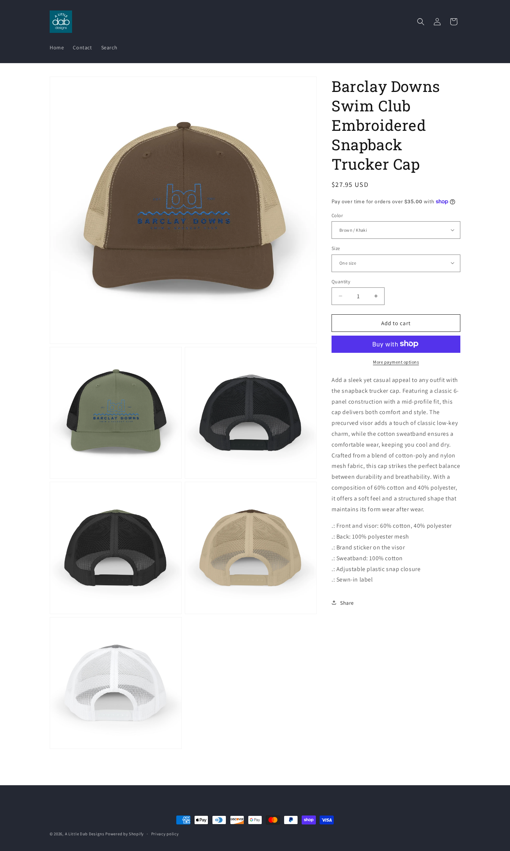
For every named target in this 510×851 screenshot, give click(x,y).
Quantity (341, 281)
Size (336, 248)
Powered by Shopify (124, 833)
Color (337, 215)
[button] (421, 21)
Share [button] (347, 602)
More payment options (396, 361)
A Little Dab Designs (85, 833)
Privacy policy (165, 833)
